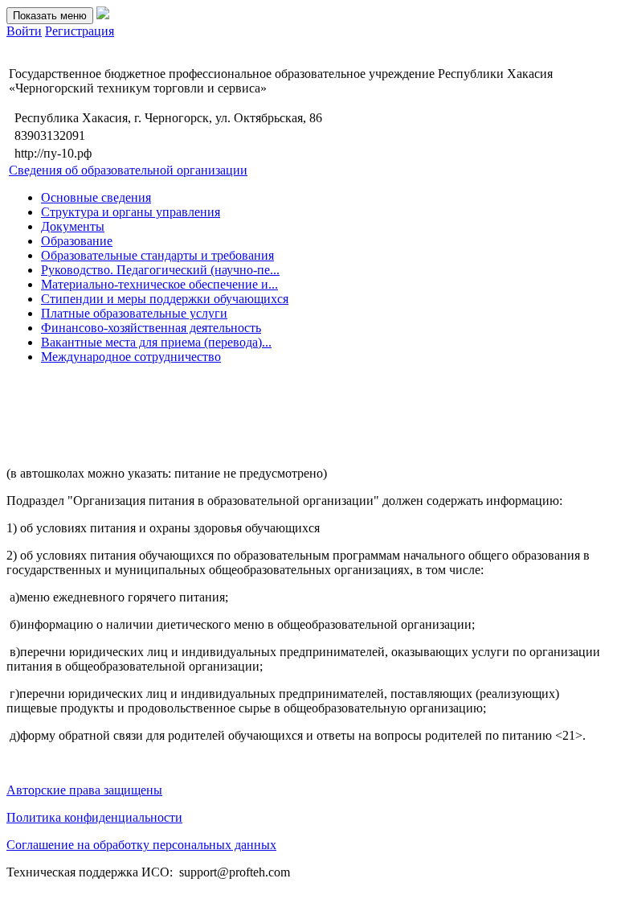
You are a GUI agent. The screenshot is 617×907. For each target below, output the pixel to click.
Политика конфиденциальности (94, 817)
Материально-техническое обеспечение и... (159, 284)
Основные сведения (96, 197)
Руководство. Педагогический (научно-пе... (160, 270)
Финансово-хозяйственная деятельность (151, 327)
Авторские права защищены (84, 790)
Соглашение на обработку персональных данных (141, 845)
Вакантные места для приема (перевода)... (156, 342)
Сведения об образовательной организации (128, 170)
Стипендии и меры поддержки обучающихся (164, 299)
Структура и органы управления (130, 212)
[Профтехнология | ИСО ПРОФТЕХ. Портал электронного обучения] (102, 15)
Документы (72, 226)
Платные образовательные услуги (134, 313)
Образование (76, 241)
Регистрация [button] (79, 31)
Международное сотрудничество (131, 356)
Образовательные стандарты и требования (157, 255)
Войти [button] (24, 31)
